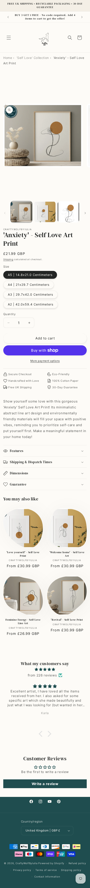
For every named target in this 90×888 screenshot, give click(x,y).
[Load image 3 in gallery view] (68, 212)
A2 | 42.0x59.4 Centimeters (30, 304)
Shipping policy (71, 870)
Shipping (8, 259)
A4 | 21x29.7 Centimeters (28, 284)
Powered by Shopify (51, 863)
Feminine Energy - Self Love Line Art (22, 621)
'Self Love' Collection (33, 58)
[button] (9, 37)
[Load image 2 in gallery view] (45, 212)
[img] (45, 669)
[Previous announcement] (8, 17)
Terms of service (46, 870)
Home (7, 58)
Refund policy (77, 863)
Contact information (47, 876)
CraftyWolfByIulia (27, 863)
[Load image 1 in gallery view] (21, 212)
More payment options (45, 360)
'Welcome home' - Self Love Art (67, 554)
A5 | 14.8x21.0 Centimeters (30, 275)
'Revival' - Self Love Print (67, 619)
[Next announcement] (82, 17)
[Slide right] (85, 213)
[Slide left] (5, 213)
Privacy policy (22, 870)
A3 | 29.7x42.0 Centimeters (30, 294)
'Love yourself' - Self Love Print (23, 554)
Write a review (45, 784)
